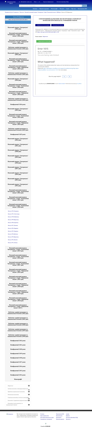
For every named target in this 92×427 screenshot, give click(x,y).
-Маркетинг (18, 385)
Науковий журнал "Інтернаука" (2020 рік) (18, 150)
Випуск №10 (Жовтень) (13, 216)
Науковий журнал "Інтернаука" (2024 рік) (18, 79)
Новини (68, 415)
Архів (67, 8)
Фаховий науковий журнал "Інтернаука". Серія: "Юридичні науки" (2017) (18, 306)
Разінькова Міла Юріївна (58, 25)
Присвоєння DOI (82, 8)
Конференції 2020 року (18, 349)
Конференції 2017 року (18, 362)
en (39, 1)
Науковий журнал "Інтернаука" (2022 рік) (18, 139)
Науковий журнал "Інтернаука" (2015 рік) (18, 179)
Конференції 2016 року (18, 366)
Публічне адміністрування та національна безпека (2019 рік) (18, 329)
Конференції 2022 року (18, 340)
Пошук (84, 5)
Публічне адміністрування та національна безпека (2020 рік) (18, 324)
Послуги (62, 8)
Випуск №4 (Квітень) (13, 234)
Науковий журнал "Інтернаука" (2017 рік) (18, 167)
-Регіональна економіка (18, 394)
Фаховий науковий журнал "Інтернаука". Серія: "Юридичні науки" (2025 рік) (18, 67)
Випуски (22, 12)
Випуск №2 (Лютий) (13, 239)
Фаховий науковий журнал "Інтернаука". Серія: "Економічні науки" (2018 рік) (18, 256)
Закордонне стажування (46, 419)
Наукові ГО (58, 417)
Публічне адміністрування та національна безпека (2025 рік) (18, 73)
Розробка (45, 426)
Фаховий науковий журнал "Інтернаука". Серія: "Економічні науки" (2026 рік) (18, 34)
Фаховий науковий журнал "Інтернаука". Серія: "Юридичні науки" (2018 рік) (18, 299)
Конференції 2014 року (18, 375)
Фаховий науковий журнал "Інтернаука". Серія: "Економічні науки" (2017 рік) (18, 263)
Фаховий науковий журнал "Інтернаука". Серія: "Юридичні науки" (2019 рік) (18, 292)
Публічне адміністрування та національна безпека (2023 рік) (18, 129)
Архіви (67, 414)
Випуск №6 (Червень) (13, 228)
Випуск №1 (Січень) (12, 242)
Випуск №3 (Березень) (13, 237)
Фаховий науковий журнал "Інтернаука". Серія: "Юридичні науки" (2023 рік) (18, 123)
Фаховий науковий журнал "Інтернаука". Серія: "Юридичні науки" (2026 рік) (18, 41)
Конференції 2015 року (18, 370)
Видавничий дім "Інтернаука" (12, 12)
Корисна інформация (48, 1)
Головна (35, 8)
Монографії (54, 8)
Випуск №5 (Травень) (13, 231)
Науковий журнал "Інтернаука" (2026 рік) (18, 28)
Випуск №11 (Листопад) (13, 214)
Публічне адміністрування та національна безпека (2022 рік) (18, 312)
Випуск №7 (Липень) (13, 225)
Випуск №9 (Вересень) (13, 219)
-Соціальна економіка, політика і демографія (18, 398)
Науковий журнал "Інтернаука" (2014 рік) (18, 185)
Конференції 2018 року (18, 358)
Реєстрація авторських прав (47, 417)
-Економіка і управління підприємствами (18, 400)
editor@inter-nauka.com (26, 1)
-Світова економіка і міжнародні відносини (18, 389)
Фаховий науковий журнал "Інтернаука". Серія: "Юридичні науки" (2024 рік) (18, 93)
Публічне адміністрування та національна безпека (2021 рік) (18, 318)
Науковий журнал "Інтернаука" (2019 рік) (18, 156)
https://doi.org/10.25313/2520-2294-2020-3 (18, 19)
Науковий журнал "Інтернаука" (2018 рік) (18, 162)
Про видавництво (44, 415)
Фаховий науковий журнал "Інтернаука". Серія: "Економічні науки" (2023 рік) (18, 115)
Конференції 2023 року (18, 134)
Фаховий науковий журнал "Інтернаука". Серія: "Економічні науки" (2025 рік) (18, 60)
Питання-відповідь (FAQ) (63, 1)
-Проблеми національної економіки (18, 391)
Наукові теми (59, 415)
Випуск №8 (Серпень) (13, 222)
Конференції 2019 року (18, 353)
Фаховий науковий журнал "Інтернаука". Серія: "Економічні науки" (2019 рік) (18, 249)
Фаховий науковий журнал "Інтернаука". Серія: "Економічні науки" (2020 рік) (43, 12)
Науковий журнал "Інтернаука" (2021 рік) (18, 145)
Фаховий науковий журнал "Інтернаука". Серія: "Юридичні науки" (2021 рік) (18, 278)
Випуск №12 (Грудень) (13, 211)
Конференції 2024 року (18, 104)
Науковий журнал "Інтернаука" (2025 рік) (18, 53)
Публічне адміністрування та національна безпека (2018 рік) (18, 335)
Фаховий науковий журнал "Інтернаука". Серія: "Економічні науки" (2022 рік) (18, 191)
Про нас (73, 8)
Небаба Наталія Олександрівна (43, 25)
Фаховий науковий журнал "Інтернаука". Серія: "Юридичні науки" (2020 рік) (18, 285)
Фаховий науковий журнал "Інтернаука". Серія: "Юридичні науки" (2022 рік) (18, 270)
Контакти (68, 419)
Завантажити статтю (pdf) (45, 41)
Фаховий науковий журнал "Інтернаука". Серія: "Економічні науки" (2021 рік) (18, 198)
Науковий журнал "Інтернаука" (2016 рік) (18, 173)
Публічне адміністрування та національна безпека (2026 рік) (18, 48)
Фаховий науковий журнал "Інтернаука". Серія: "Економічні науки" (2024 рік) (18, 86)
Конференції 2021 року (18, 345)
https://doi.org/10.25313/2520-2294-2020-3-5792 (48, 32)
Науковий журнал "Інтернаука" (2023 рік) (18, 109)
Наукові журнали (44, 8)
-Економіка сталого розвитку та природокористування (17, 404)
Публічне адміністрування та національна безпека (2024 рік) (18, 99)
